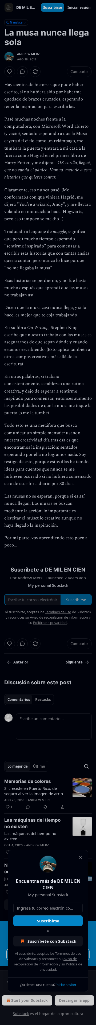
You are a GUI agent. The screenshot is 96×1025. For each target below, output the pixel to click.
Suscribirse (48, 920)
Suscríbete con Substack (51, 941)
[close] (80, 857)
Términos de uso (68, 953)
